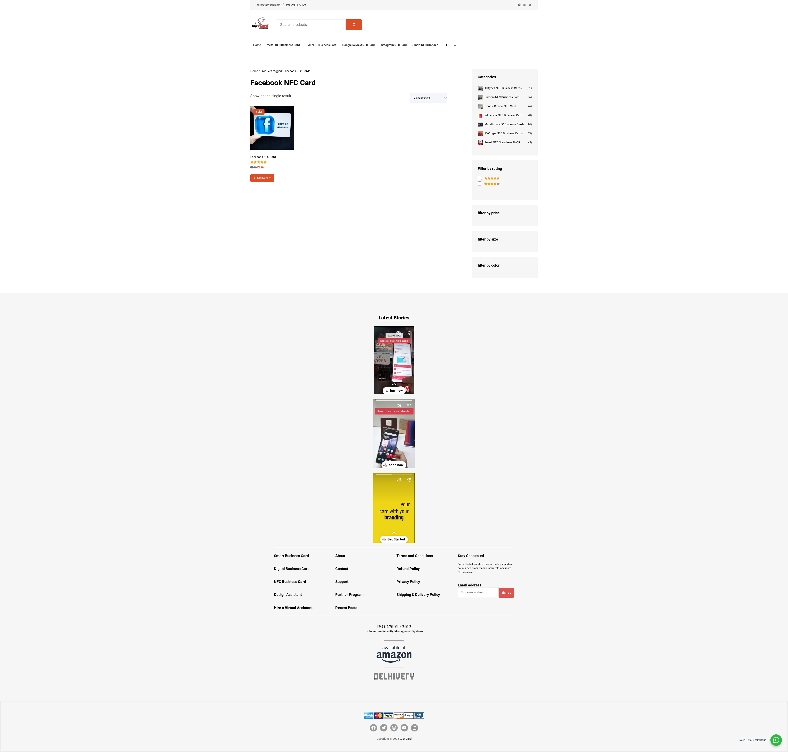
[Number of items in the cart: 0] (455, 45)
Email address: (470, 585)
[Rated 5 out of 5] (488, 178)
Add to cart (264, 178)
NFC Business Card (290, 581)
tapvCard (406, 738)
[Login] (446, 45)
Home (254, 71)
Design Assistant (288, 594)
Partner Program (349, 594)
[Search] (354, 24)
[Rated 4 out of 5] (488, 183)
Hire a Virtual (285, 608)
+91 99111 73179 (296, 4)
